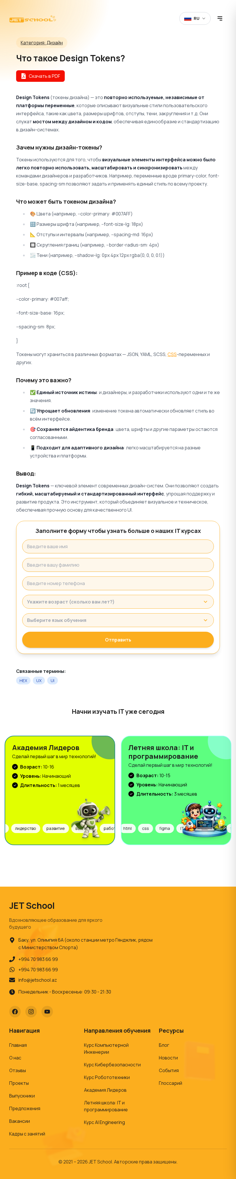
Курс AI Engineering (104, 1122)
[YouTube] (47, 1011)
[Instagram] (31, 1011)
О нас (15, 1058)
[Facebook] (15, 1011)
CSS (172, 354)
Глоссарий (170, 1083)
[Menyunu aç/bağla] (220, 18)
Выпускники (22, 1096)
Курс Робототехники (107, 1077)
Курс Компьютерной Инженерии (106, 1048)
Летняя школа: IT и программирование (106, 1106)
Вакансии (19, 1121)
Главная (18, 1045)
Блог (164, 1045)
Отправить (118, 640)
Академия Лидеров (105, 1090)
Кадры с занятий (27, 1134)
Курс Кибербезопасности (112, 1064)
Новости (168, 1058)
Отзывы (17, 1070)
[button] (118, 602)
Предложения (24, 1108)
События (169, 1070)
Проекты (19, 1083)
